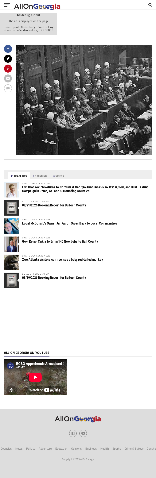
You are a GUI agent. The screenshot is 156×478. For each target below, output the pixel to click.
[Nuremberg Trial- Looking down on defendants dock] (84, 154)
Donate (151, 448)
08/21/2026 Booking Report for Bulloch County (54, 205)
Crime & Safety (134, 448)
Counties (6, 448)
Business (91, 448)
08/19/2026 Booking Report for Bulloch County (54, 278)
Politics (30, 448)
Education (61, 448)
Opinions (76, 448)
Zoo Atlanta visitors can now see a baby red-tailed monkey (62, 259)
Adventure (45, 448)
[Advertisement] (78, 319)
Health (104, 448)
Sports (116, 448)
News (19, 448)
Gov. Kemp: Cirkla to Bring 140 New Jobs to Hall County (60, 241)
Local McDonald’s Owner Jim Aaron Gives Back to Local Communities (69, 223)
